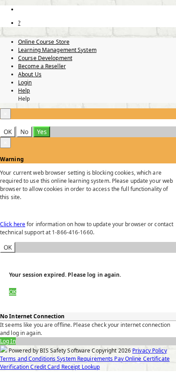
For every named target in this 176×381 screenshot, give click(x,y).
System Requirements (85, 358)
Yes (41, 132)
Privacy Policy (149, 350)
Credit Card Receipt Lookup (65, 367)
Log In (8, 341)
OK (8, 132)
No (24, 132)
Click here (12, 224)
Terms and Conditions (28, 358)
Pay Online (128, 358)
